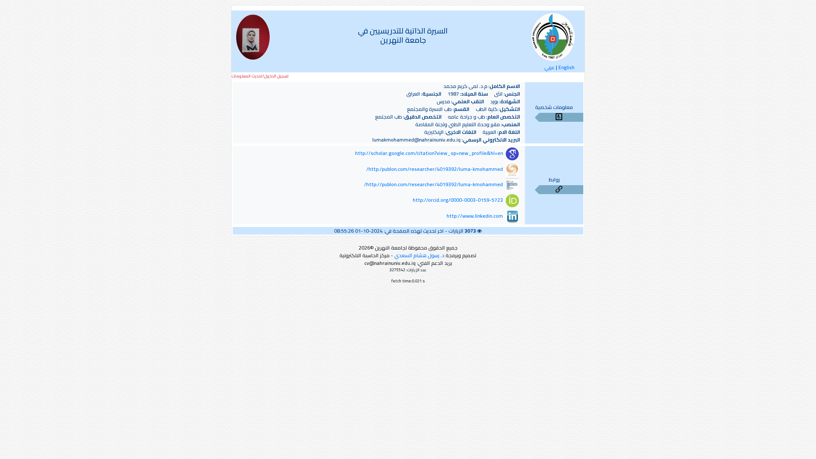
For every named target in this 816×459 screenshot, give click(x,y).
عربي (549, 67)
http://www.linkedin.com (475, 216)
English (566, 67)
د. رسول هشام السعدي (419, 255)
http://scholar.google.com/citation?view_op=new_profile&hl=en (429, 153)
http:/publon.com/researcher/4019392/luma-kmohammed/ (434, 169)
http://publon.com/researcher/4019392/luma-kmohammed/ (433, 184)
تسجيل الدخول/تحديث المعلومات (260, 76)
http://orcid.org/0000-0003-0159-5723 (458, 200)
